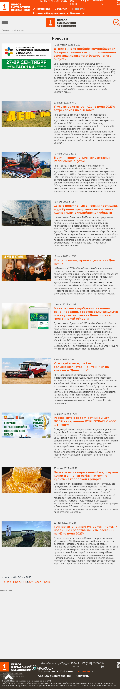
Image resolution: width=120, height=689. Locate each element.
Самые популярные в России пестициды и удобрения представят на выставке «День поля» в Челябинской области (86, 209)
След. (38, 581)
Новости (78, 8)
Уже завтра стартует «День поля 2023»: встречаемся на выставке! (84, 108)
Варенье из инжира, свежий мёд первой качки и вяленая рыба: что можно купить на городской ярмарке (86, 476)
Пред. (17, 581)
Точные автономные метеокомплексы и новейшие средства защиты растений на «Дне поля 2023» (85, 530)
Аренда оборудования (48, 13)
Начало (6, 581)
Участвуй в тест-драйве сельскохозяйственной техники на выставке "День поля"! (81, 367)
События (61, 8)
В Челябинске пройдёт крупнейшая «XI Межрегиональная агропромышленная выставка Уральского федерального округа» (85, 54)
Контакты (77, 13)
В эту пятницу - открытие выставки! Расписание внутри (82, 159)
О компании (41, 8)
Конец (48, 581)
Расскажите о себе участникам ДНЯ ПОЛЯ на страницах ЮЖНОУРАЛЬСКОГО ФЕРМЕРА (85, 421)
